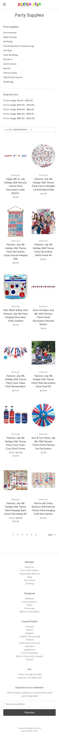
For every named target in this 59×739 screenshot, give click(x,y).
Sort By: (8, 129)
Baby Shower (10, 37)
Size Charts (29, 580)
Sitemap (29, 583)
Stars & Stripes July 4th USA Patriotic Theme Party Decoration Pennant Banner (43, 317)
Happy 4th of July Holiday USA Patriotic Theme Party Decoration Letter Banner (15, 186)
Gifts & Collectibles (29, 611)
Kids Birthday (10, 55)
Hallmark (29, 646)
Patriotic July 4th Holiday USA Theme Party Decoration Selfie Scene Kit (43, 250)
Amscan (29, 626)
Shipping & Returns (29, 573)
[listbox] (23, 129)
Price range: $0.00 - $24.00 (18, 100)
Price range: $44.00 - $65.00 (18, 109)
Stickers (8, 59)
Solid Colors (10, 63)
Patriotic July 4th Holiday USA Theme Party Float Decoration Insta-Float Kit (43, 381)
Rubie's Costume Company (29, 656)
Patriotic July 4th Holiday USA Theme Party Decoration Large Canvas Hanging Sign (16, 251)
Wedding (8, 81)
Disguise (29, 633)
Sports (7, 68)
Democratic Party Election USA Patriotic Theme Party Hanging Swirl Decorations (43, 508)
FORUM (29, 639)
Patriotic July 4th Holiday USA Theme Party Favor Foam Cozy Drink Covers (15, 443)
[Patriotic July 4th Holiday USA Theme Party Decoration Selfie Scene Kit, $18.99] (43, 221)
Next (50, 534)
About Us (29, 567)
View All (29, 659)
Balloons (29, 598)
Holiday (7, 50)
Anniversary (9, 32)
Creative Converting (30, 636)
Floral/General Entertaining (18, 46)
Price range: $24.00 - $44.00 (18, 104)
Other (30, 605)
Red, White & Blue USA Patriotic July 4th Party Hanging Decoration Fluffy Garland (15, 315)
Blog (29, 577)
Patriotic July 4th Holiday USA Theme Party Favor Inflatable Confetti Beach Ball (43, 184)
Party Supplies (29, 601)
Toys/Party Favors (12, 77)
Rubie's (29, 630)
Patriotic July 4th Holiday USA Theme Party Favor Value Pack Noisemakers (15, 381)
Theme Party (10, 72)
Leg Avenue (29, 649)
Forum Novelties (29, 653)
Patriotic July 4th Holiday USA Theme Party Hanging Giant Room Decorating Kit (16, 508)
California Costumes (29, 643)
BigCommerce (35, 728)
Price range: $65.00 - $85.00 (18, 113)
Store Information (29, 570)
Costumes (29, 608)
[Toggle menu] (4, 4)
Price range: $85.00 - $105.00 (19, 118)
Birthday (8, 41)
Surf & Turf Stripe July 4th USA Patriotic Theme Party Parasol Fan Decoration (43, 443)
